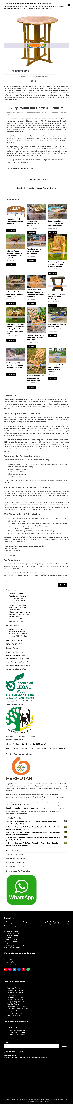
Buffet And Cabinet (16, 629)
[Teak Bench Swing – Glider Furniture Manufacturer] (36, 247)
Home (9, 960)
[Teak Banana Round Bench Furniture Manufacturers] (36, 219)
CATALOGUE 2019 (14, 644)
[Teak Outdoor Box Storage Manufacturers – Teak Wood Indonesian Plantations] (36, 287)
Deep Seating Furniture (17, 607)
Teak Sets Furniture (16, 594)
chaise (7, 794)
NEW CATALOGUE (14, 640)
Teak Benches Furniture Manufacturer (40, 805)
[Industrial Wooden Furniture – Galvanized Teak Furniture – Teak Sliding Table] (15, 249)
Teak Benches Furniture (17, 596)
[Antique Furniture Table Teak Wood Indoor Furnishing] (57, 292)
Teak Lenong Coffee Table (15, 655)
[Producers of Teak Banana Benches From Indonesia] (15, 217)
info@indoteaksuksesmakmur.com (18, 946)
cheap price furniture (15, 794)
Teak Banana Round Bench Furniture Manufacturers (34, 223)
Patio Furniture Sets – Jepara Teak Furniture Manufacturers (14, 294)
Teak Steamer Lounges (17, 603)
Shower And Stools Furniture (19, 612)
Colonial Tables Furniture (18, 636)
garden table (55, 794)
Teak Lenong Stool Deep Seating (17, 659)
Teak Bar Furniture (26, 168)
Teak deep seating (54, 805)
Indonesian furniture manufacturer (24, 797)
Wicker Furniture (15, 616)
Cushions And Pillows (17, 619)
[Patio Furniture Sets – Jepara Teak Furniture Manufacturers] (15, 290)
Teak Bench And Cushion (18, 804)
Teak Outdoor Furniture (47, 808)
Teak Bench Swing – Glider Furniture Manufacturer (34, 251)
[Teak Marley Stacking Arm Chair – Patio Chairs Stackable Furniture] (57, 260)
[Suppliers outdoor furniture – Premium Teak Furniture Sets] (57, 219)
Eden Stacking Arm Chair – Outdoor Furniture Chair (35, 188)
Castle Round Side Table (14, 652)
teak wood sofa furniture (60, 808)
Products (16, 168)
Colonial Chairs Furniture (18, 634)
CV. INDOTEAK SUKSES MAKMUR (34, 744)
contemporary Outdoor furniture (28, 794)
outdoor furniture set (19, 800)
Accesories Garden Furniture (19, 614)
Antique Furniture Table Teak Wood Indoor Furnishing (56, 296)
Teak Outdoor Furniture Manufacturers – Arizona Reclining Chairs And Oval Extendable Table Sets (15, 328)
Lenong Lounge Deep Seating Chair (18, 665)
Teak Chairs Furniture (17, 598)
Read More (11, 230)
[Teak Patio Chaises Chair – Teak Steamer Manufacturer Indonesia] (57, 322)
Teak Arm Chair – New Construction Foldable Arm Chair (35, 337)
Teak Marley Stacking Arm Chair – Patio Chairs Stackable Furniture (57, 264)
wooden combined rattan (45, 811)
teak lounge (38, 808)
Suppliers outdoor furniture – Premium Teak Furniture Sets (55, 223)
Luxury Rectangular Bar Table (37, 179)
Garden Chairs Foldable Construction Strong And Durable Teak (35, 378)
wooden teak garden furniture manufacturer (16, 813)
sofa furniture (27, 802)
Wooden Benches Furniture (31, 811)
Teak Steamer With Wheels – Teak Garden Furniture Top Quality (14, 365)
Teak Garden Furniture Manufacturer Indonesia (28, 3)
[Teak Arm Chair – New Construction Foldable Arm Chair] (36, 333)
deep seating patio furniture (44, 794)
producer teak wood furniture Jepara (14, 802)
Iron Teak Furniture (16, 621)
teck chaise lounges (10, 811)
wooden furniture (56, 811)
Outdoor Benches (41, 797)
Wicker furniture (20, 811)
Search (8, 581)
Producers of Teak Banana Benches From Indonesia (14, 221)
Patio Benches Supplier (30, 800)
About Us (10, 962)
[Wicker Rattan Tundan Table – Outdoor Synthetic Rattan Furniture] (57, 363)
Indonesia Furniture (12, 744)
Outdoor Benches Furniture (57, 797)
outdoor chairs (9, 800)
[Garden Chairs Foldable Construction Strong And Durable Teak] (36, 373)
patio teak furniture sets (43, 800)
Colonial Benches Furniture (18, 631)
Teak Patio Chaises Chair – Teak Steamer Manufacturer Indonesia (57, 326)
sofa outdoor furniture (37, 802)
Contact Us (11, 964)
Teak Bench (60, 802)
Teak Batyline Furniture (17, 605)
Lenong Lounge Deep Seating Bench (19, 662)
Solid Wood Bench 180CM (49, 802)
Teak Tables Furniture (17, 600)
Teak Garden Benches (20, 808)
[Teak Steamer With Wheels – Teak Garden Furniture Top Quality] (15, 361)
